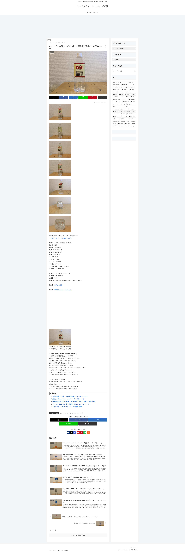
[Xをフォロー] (71, 432)
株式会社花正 (58, 285)
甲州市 (52, 413)
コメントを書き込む (78, 535)
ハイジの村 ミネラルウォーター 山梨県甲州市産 (67, 407)
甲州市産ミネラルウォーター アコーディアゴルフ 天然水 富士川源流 (73, 401)
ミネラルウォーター (65, 413)
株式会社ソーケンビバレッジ (62, 290)
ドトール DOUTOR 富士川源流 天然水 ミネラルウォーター (71, 404)
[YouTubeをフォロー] (78, 432)
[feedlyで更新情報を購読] (84, 432)
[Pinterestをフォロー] (81, 432)
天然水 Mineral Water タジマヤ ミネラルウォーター (69, 399)
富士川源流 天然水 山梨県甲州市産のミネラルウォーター (70, 396)
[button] (102, 97)
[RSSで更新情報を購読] (88, 432)
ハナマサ (80, 413)
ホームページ (133, 547)
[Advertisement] (92, 26)
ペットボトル (73, 413)
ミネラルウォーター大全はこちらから (60, 238)
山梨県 (57, 413)
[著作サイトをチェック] (68, 432)
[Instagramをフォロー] (74, 432)
